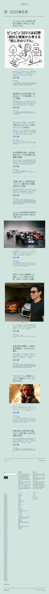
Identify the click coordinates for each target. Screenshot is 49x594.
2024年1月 (5, 535)
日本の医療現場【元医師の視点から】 (24, 522)
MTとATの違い (25, 336)
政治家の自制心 (29, 201)
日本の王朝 (27, 366)
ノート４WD (29, 336)
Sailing (19, 505)
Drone (19, 497)
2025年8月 (5, 510)
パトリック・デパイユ (26, 264)
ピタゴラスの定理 (19, 142)
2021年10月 (6, 562)
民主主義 (14, 172)
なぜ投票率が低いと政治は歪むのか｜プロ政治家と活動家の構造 (24, 154)
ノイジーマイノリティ (17, 171)
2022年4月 (5, 558)
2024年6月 (5, 528)
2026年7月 (5, 496)
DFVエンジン (22, 262)
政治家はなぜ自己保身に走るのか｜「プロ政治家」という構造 (24, 95)
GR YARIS (17, 140)
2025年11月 (6, 506)
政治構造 (34, 171)
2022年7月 (5, 554)
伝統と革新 (21, 365)
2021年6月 (5, 567)
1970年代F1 (16, 262)
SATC (19, 506)
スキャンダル (16, 200)
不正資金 (20, 200)
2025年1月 (5, 519)
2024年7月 (5, 527)
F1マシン (27, 262)
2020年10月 (6, 578)
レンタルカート (22, 140)
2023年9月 (5, 540)
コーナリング (27, 141)
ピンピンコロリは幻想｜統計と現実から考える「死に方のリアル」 (24, 23)
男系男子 (17, 367)
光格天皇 (25, 365)
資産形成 (19, 528)
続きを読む (30, 75)
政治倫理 (25, 201)
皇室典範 (25, 367)
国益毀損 (31, 200)
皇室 (23, 367)
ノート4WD (21, 335)
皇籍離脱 (29, 367)
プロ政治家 (22, 171)
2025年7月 (5, 511)
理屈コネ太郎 (41, 485)
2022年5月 (5, 557)
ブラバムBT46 (32, 264)
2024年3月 (5, 532)
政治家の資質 (33, 201)
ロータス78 (19, 265)
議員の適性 (19, 203)
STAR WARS (20, 511)
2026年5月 (5, 498)
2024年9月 (5, 524)
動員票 (26, 171)
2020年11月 (6, 576)
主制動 (34, 142)
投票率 (28, 171)
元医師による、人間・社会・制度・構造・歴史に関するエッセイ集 (25, 111)
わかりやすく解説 (16, 365)
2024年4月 (5, 531)
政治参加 (31, 171)
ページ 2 (10, 460)
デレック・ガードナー (19, 264)
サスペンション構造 (21, 263)
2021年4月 (5, 570)
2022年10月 (6, 550)
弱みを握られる (17, 201)
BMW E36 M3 (20, 494)
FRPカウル (30, 262)
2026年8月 (5, 494)
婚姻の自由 (20, 366)
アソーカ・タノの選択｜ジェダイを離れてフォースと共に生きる (24, 378)
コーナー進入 (23, 141)
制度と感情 (28, 365)
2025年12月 (6, 505)
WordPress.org (35, 498)
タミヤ (30, 263)
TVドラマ (19, 513)
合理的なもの (24, 3)
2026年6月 (5, 497)
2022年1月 (5, 561)
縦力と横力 (16, 143)
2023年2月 (5, 545)
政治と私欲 (21, 201)
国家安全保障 (28, 200)
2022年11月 (6, 549)
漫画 (19, 524)
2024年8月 (5, 526)
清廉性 (29, 202)
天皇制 (34, 365)
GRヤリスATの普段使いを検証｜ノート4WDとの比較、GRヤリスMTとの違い (24, 276)
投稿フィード (35, 496)
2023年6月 (5, 541)
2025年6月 (5, 513)
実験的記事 (17, 261)
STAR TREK (20, 509)
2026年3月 (5, 501)
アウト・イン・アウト (17, 141)
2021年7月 (5, 566)
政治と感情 (24, 366)
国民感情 (31, 365)
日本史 (31, 366)
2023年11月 (6, 537)
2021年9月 (5, 563)
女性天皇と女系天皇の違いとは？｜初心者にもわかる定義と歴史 (24, 433)
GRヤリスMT (20, 336)
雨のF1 (27, 265)
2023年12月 (6, 536)
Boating (19, 496)
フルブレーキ (24, 142)
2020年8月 (5, 580)
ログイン (34, 494)
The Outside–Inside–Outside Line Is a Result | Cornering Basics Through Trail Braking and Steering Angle (24, 475)
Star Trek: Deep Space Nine (22, 510)
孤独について (20, 519)
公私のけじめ (23, 200)
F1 (25, 262)
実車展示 (22, 265)
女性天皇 (14, 366)
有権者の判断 (19, 202)
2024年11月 (6, 522)
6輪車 (19, 262)
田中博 (40, 488)
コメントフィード (35, 497)
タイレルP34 (27, 263)
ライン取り (31, 142)
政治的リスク (14, 202)
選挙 (21, 172)
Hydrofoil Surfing (21, 501)
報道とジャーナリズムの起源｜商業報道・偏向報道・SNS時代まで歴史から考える (24, 488)
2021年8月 (5, 565)
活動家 (17, 172)
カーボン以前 (16, 263)
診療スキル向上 (20, 527)
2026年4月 (5, 500)
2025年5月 (5, 514)
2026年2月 (5, 502)
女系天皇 (17, 366)
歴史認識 (33, 366)
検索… (5, 472)
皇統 (31, 367)
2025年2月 (5, 518)
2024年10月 (6, 523)
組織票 (19, 172)
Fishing (19, 498)
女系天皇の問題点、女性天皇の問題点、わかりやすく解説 (24, 348)
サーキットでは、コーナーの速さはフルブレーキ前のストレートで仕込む (24, 124)
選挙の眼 (22, 203)
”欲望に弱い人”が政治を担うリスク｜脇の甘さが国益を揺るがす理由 (24, 183)
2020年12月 (6, 575)
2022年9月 (5, 552)
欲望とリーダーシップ (24, 202)
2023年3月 (5, 544)
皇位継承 (21, 367)
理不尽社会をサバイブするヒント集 (21, 170)
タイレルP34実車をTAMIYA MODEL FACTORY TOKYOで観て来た (24, 214)
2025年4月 (5, 515)
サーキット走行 (32, 141)
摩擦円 (14, 143)
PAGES (19, 502)
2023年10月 (6, 539)
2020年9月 (5, 579)
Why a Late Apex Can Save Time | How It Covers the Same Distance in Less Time (24, 479)
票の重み (32, 202)
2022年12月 (6, 548)
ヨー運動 (28, 142)
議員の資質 (15, 203)
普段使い (33, 336)
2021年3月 (5, 571)
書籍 (19, 523)
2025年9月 (5, 509)
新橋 (25, 265)
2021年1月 (5, 574)
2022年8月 (5, 553)
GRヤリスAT (16, 336)
